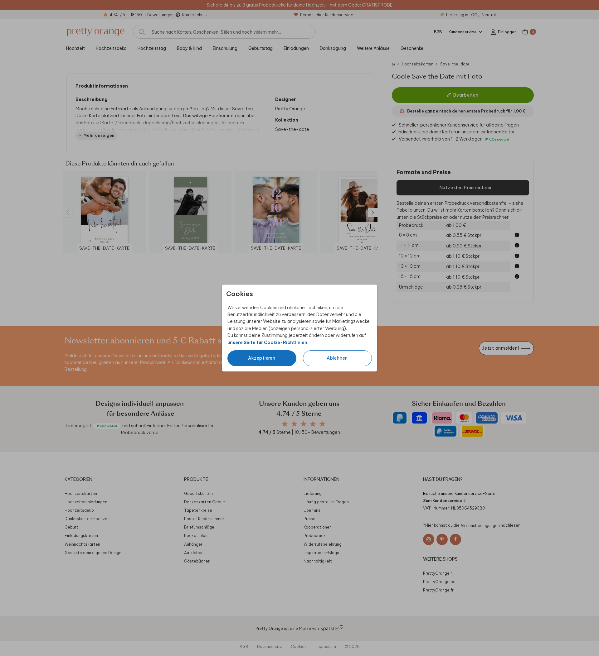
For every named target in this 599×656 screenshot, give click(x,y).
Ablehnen (337, 358)
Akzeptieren (261, 358)
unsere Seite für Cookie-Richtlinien (267, 342)
